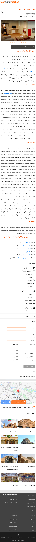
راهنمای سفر (32, 510)
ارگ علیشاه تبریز (27, 249)
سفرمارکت (33, 515)
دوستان (32, 360)
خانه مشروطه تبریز (26, 252)
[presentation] (33, 30)
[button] (25, 43)
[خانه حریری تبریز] (26, 420)
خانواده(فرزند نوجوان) (29, 357)
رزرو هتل (33, 526)
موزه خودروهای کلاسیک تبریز (24, 258)
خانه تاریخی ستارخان (26, 255)
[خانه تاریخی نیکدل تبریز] (9, 474)
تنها (33, 363)
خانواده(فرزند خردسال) (29, 354)
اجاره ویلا (33, 530)
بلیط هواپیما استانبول (30, 496)
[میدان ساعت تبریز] (9, 420)
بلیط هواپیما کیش (13, 523)
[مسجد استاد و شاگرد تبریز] (26, 474)
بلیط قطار (33, 523)
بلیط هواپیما (14, 515)
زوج (33, 351)
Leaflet (33, 403)
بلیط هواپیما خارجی (31, 503)
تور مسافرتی (32, 519)
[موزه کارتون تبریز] (26, 455)
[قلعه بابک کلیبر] (26, 436)
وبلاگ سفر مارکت (13, 499)
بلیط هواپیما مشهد (13, 526)
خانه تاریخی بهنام (27, 246)
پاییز (15, 357)
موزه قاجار (28, 243)
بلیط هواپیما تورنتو (31, 506)
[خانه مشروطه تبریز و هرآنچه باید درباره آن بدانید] (9, 436)
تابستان (14, 354)
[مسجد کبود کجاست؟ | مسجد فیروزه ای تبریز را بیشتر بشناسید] (9, 455)
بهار (15, 351)
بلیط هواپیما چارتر (31, 499)
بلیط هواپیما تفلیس (13, 530)
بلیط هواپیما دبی (13, 519)
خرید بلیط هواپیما (8, 93)
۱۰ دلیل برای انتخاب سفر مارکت (10, 503)
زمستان (14, 360)
